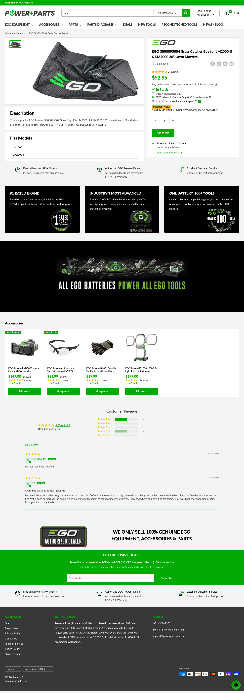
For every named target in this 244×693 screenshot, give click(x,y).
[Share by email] (231, 63)
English (10, 669)
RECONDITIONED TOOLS (179, 24)
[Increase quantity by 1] (173, 120)
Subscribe (166, 578)
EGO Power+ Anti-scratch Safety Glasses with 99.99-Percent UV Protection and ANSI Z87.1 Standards (61, 370)
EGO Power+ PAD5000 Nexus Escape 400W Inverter (23, 370)
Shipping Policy (13, 653)
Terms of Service (14, 643)
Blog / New (11, 628)
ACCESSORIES (49, 24)
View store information (169, 152)
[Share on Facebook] (212, 63)
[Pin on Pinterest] (219, 63)
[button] (160, 71)
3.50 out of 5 (62, 425)
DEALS (127, 24)
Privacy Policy (12, 633)
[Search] (186, 13)
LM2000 (17, 147)
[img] (32, 454)
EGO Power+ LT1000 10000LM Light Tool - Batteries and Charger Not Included (141, 370)
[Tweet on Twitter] (225, 63)
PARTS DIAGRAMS (100, 24)
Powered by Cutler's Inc (16, 681)
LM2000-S (19, 154)
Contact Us (11, 638)
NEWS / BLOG (213, 24)
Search (8, 623)
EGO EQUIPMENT (17, 24)
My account (204, 14)
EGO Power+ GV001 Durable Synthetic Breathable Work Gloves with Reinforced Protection (101, 370)
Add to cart (163, 132)
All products (19, 33)
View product (63, 391)
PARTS (73, 24)
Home (8, 33)
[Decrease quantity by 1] (155, 120)
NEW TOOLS (147, 24)
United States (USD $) (35, 669)
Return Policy (12, 648)
